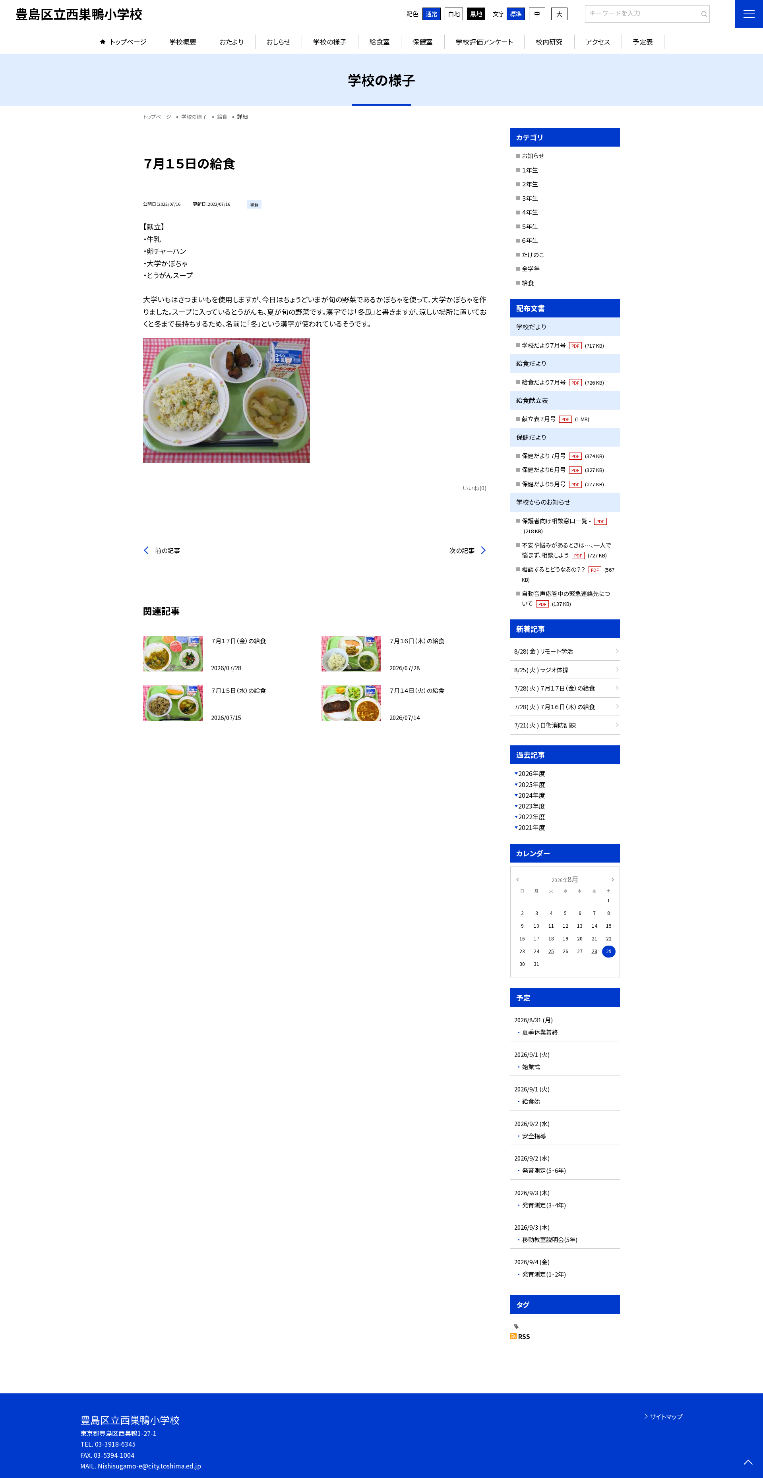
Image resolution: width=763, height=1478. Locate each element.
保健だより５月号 (563, 484)
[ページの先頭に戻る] (748, 1463)
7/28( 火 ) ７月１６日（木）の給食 (554, 706)
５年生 (530, 226)
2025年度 (531, 784)
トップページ (128, 41)
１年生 (530, 170)
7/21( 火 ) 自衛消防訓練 (545, 725)
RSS (524, 1336)
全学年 (531, 268)
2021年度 (531, 827)
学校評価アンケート (484, 41)
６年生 (530, 240)
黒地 (476, 14)
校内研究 (549, 41)
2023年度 (531, 806)
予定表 (643, 41)
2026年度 (531, 773)
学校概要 (182, 41)
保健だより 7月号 (563, 455)
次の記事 (461, 550)
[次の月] (613, 878)
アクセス (598, 41)
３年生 (530, 198)
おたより (231, 41)
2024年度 (531, 795)
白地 (454, 14)
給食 (528, 283)
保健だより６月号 (563, 469)
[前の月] (517, 878)
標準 (516, 14)
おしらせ (278, 41)
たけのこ (533, 254)
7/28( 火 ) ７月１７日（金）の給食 (554, 688)
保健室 (422, 41)
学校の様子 (330, 41)
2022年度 (531, 816)
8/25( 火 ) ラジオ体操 (541, 669)
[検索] (703, 12)
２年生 (530, 184)
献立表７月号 (555, 418)
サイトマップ (666, 1416)
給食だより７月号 (563, 382)
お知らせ (533, 155)
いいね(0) (474, 488)
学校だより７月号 (563, 345)
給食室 (380, 41)
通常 (432, 14)
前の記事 (167, 550)
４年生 (530, 212)
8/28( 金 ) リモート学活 (543, 651)
